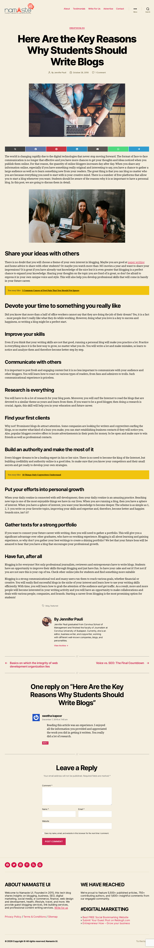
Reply (45, 743)
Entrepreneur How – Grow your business (106, 923)
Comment (47, 786)
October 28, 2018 (81, 72)
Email (81, 809)
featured (54, 606)
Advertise (108, 8)
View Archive (61, 645)
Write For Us (94, 8)
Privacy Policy (13, 916)
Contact (120, 8)
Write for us (61, 907)
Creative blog (77, 28)
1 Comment (101, 72)
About (67, 8)
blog (47, 606)
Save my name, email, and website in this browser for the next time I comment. (77, 833)
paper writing (136, 262)
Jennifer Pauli (60, 72)
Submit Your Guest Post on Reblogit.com (106, 920)
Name (45, 809)
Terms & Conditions (34, 916)
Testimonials (79, 8)
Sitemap (53, 916)
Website (45, 821)
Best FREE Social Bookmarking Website (105, 917)
